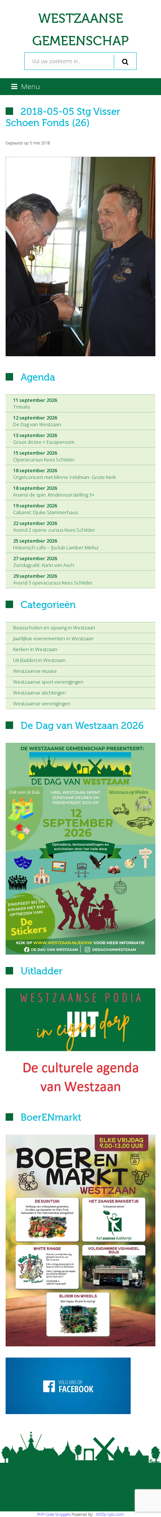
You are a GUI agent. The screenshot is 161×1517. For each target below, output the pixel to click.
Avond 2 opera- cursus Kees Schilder (54, 526)
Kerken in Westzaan (35, 649)
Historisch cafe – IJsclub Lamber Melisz (56, 544)
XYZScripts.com (110, 1514)
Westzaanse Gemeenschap (80, 30)
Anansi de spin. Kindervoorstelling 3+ (53, 491)
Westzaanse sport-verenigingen (48, 681)
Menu (30, 86)
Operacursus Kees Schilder (44, 456)
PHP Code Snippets (53, 1514)
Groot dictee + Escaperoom (44, 438)
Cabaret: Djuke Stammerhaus (45, 509)
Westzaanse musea (35, 671)
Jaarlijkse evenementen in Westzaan (53, 638)
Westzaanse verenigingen (41, 703)
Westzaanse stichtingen (39, 692)
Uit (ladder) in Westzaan (39, 660)
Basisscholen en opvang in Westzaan (54, 627)
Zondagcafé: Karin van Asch (43, 561)
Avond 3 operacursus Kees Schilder (52, 579)
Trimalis (35, 403)
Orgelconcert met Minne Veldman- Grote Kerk (64, 473)
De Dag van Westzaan (37, 421)
